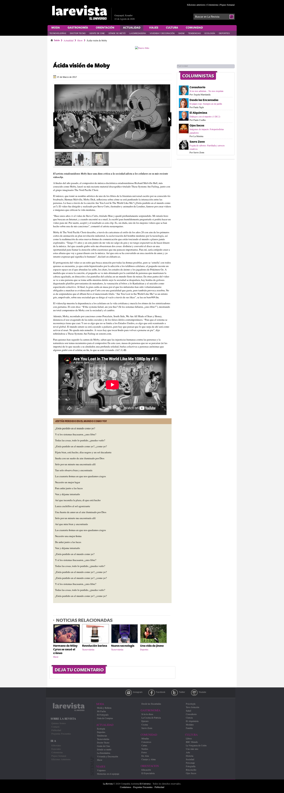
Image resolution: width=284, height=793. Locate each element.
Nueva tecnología (122, 646)
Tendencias (194, 33)
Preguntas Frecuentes (61, 733)
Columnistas (212, 4)
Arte (188, 752)
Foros (144, 752)
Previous (55, 119)
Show (181, 33)
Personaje (190, 762)
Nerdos (144, 748)
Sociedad (190, 759)
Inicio (57, 40)
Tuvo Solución (192, 707)
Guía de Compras (105, 718)
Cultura (172, 28)
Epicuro (145, 721)
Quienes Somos (58, 723)
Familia (189, 727)
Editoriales (56, 745)
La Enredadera (137, 33)
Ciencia (189, 717)
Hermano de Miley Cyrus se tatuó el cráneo (65, 649)
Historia (189, 755)
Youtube (194, 692)
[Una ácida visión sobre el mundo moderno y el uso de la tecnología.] (100, 164)
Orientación (105, 28)
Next (169, 119)
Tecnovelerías (57, 33)
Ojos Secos (197, 125)
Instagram (128, 692)
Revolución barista (94, 646)
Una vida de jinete (152, 646)
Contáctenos (125, 787)
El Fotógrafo (103, 714)
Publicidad (56, 730)
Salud (188, 710)
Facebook (151, 692)
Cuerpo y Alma (148, 759)
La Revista (108, 783)
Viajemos (101, 770)
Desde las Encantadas (204, 100)
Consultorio (197, 87)
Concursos (146, 741)
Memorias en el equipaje (108, 773)
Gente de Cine (97, 33)
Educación (146, 769)
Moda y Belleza (104, 707)
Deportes (224, 33)
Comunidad (194, 28)
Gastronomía (78, 28)
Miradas (145, 738)
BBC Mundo (192, 741)
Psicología (190, 703)
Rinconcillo (191, 769)
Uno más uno (192, 748)
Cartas (144, 745)
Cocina (144, 724)
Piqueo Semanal (227, 4)
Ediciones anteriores (196, 4)
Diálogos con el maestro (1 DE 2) (205, 116)
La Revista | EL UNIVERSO (79, 12)
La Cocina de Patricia (151, 717)
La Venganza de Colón (196, 745)
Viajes (153, 28)
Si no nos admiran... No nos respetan (206, 90)
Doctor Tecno (78, 33)
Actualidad (131, 28)
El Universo (145, 783)
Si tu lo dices (147, 714)
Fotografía (190, 766)
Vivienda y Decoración (162, 33)
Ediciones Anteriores (61, 759)
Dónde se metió (117, 33)
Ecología (210, 33)
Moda (55, 28)
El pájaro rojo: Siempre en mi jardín (206, 103)
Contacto (55, 726)
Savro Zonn (197, 142)
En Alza (145, 755)
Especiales (56, 748)
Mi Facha (101, 711)
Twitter (174, 692)
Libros (189, 738)
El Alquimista (198, 113)
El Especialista (148, 773)
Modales (190, 724)
